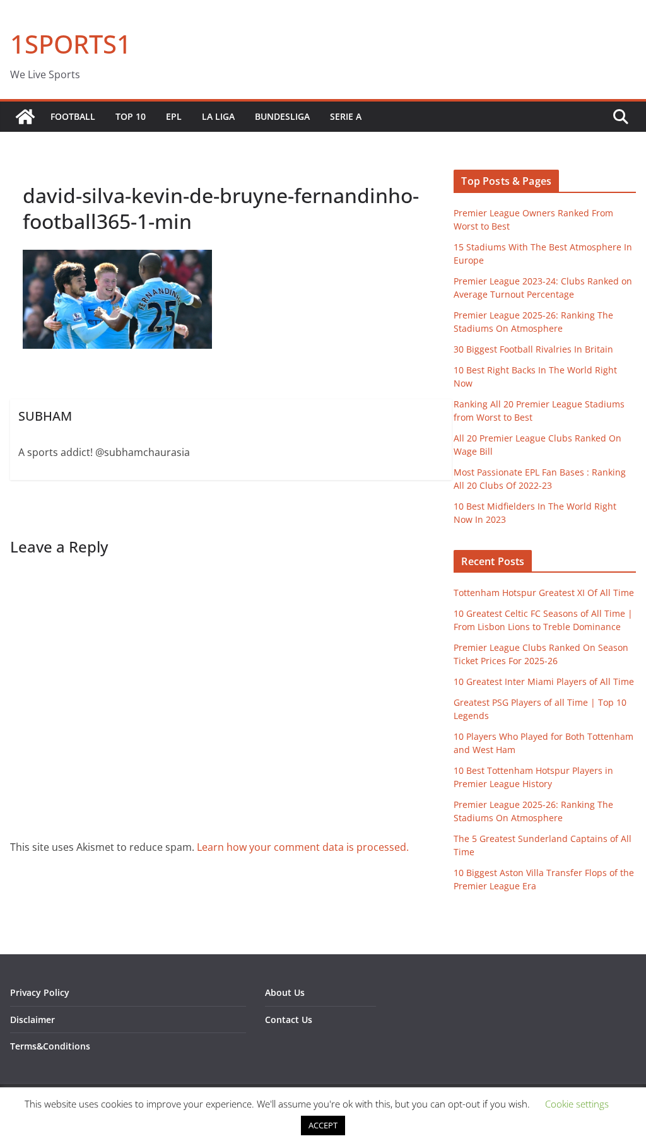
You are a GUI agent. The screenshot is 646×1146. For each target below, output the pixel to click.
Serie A (345, 116)
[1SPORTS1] (25, 117)
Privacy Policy (39, 992)
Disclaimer (32, 1020)
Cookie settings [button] (577, 1103)
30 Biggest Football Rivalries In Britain (533, 349)
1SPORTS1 (70, 43)
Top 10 (130, 116)
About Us (285, 992)
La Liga (218, 116)
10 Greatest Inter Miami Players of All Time (544, 681)
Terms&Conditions (50, 1046)
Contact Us (288, 1020)
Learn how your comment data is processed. (303, 847)
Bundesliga (282, 116)
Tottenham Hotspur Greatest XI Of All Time (544, 593)
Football (72, 116)
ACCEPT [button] (323, 1125)
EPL (174, 116)
